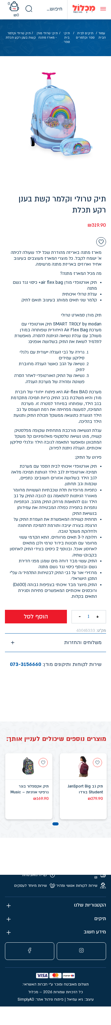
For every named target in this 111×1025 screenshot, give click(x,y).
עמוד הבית (102, 35)
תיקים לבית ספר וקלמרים (85, 35)
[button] (55, 823)
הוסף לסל (36, 617)
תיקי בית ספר (67, 37)
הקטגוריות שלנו (90, 905)
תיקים (100, 918)
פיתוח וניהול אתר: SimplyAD (41, 999)
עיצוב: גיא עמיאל (80, 999)
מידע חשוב (95, 932)
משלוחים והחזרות (82, 642)
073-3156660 (25, 664)
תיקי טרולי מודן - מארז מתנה (47, 35)
